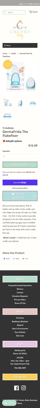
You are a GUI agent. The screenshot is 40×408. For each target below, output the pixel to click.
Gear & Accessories (20, 328)
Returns (20, 289)
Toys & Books (20, 332)
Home (5, 53)
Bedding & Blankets (20, 321)
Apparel (20, 325)
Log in (21, 4)
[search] (16, 12)
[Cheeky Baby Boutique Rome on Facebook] (16, 389)
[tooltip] (35, 196)
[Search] (5, 12)
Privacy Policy (20, 300)
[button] (20, 196)
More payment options (20, 188)
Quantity (6, 151)
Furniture (20, 318)
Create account (33, 4)
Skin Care (20, 336)
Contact (20, 292)
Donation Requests (20, 296)
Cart (35, 11)
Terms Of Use (20, 303)
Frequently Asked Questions (20, 285)
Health (13, 53)
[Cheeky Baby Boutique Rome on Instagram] (23, 389)
